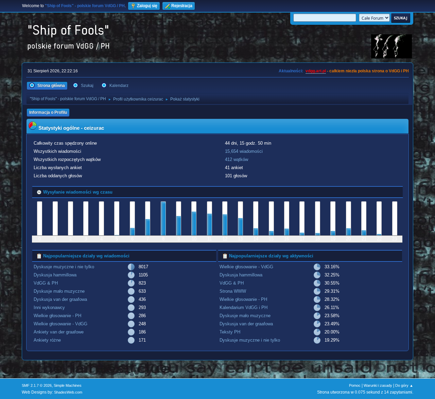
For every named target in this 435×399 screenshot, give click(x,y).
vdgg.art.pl (316, 71)
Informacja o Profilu (48, 112)
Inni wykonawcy (49, 307)
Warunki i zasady (378, 385)
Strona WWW (233, 291)
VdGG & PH (46, 283)
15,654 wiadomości (244, 151)
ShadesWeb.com (68, 392)
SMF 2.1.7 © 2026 (37, 385)
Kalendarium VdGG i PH (243, 307)
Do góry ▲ (404, 385)
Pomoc (355, 385)
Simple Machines (68, 385)
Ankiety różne (47, 340)
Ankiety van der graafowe (59, 331)
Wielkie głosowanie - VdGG (60, 323)
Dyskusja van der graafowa (60, 299)
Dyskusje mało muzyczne (59, 291)
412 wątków (236, 159)
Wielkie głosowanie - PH (57, 315)
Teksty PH (230, 331)
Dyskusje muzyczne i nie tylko (64, 266)
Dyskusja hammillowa (55, 274)
